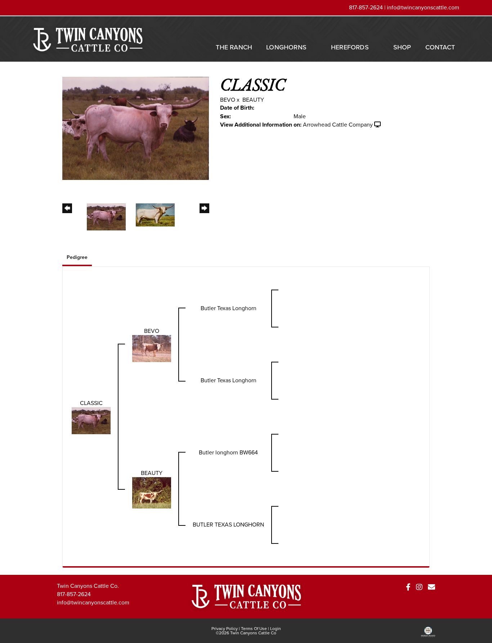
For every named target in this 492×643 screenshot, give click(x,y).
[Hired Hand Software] (428, 634)
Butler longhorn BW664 (228, 452)
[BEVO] (151, 348)
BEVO (227, 100)
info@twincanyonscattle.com (423, 7)
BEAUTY (253, 100)
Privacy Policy (224, 628)
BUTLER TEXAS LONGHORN (228, 524)
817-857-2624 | (368, 7)
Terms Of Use (254, 628)
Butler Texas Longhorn (228, 308)
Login (275, 628)
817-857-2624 (74, 594)
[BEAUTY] (151, 492)
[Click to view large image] (135, 128)
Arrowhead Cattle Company (338, 124)
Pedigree (77, 257)
